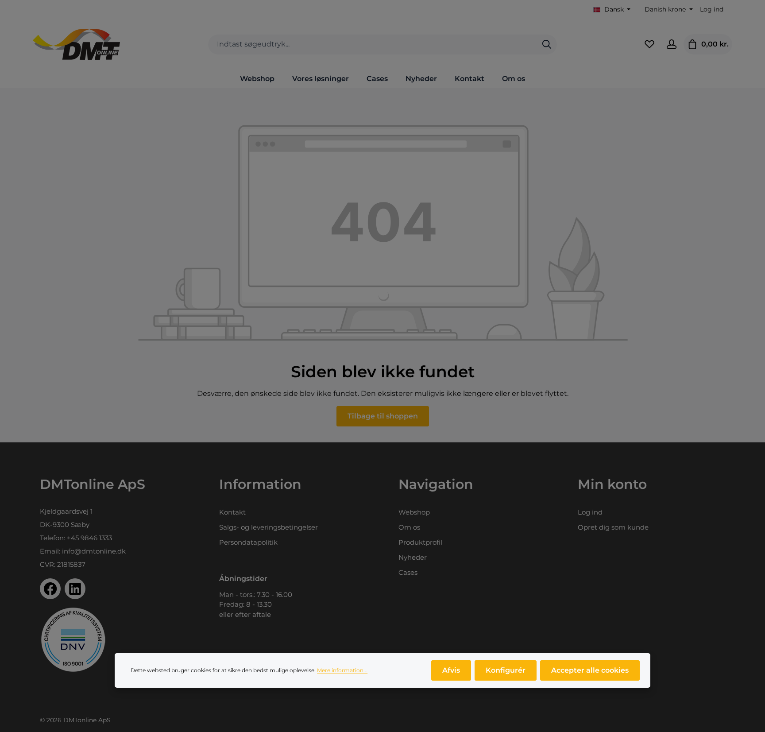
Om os (409, 527)
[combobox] (372, 44)
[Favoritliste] (649, 44)
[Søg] (547, 44)
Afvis (451, 670)
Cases (407, 572)
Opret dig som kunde (613, 527)
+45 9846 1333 (89, 538)
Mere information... (342, 670)
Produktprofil (420, 542)
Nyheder (412, 557)
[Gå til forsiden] (76, 44)
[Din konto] (671, 44)
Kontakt (232, 512)
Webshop (414, 512)
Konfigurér (505, 670)
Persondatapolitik (248, 542)
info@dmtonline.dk (94, 551)
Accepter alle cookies (590, 670)
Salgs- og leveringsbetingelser (268, 527)
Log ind (711, 9)
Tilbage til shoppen (383, 416)
